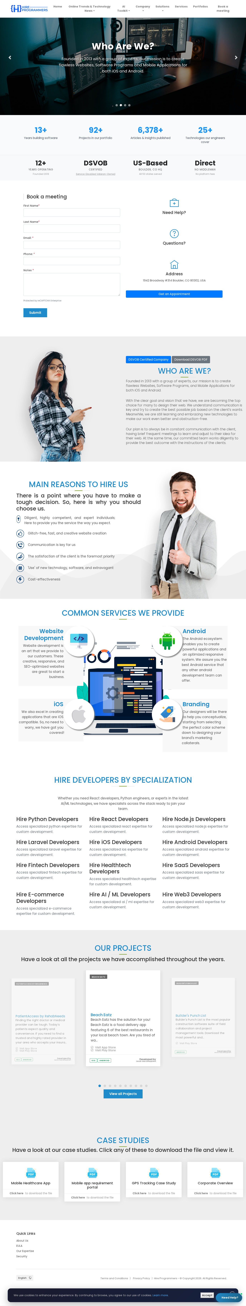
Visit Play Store (28, 1051)
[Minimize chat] (230, 1204)
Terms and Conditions (114, 1278)
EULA (19, 1246)
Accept (207, 1295)
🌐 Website (209, 1237)
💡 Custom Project (189, 1246)
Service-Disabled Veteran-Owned (95, 174)
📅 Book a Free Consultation (205, 1260)
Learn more (160, 1295)
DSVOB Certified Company (148, 359)
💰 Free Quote (217, 1246)
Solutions (162, 6)
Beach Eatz (101, 1015)
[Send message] (235, 1276)
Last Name (31, 222)
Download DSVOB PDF (191, 359)
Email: (28, 238)
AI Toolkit (122, 9)
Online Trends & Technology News (90, 9)
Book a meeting (223, 9)
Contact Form (225, 1284)
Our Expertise (25, 1251)
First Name (31, 206)
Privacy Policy (141, 1278)
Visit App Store (28, 1048)
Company (143, 6)
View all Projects (123, 1093)
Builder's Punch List (191, 1015)
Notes (28, 270)
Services (181, 6)
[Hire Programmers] (29, 8)
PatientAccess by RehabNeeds (40, 1016)
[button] (10, 57)
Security (21, 1256)
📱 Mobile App (186, 1237)
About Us (22, 1241)
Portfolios (200, 6)
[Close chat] (236, 1204)
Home (58, 6)
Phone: (29, 254)
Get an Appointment (174, 294)
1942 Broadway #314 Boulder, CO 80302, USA (174, 280)
